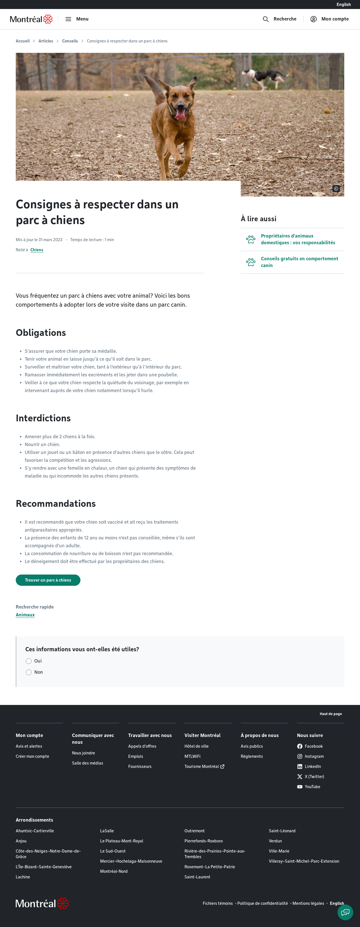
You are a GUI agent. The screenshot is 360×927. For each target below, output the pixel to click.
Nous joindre (83, 753)
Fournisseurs (140, 766)
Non (38, 672)
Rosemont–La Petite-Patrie (209, 867)
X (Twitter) (314, 776)
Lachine (23, 877)
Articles (46, 41)
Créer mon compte (32, 756)
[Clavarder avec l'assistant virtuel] (345, 912)
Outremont (194, 831)
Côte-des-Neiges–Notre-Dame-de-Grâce (48, 854)
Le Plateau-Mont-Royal (121, 841)
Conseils (70, 41)
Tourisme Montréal (201, 766)
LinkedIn (313, 766)
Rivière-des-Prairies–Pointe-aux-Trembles (215, 854)
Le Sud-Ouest (113, 851)
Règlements (252, 756)
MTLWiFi (192, 756)
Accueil (23, 41)
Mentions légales (308, 903)
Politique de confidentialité (262, 903)
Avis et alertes (29, 746)
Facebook (314, 746)
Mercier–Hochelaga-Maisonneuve (131, 861)
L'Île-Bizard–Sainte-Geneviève (44, 867)
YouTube (312, 786)
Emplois (135, 756)
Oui (38, 661)
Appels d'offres (142, 746)
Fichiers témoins (218, 903)
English (344, 4)
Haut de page (331, 714)
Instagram (314, 756)
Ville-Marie (279, 851)
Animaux (25, 615)
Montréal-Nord (114, 871)
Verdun (275, 841)
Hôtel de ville (196, 746)
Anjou (21, 841)
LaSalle (107, 831)
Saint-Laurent (197, 877)
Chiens (36, 250)
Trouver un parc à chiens (48, 580)
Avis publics (252, 746)
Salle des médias (87, 763)
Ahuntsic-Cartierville (35, 831)
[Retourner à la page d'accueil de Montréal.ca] (31, 19)
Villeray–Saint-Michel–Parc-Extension (304, 861)
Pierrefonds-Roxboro (203, 841)
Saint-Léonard (282, 831)
